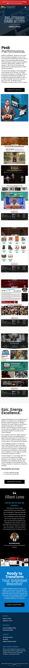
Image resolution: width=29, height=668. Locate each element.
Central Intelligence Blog (9, 628)
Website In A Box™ (8, 620)
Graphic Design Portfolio (9, 641)
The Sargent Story (8, 637)
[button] (25, 7)
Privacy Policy (11, 665)
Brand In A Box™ (7, 618)
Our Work (5, 639)
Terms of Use (18, 665)
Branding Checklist (8, 630)
